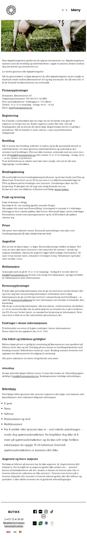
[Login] (62, 10)
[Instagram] (46, 512)
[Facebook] (35, 512)
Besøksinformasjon (14, 522)
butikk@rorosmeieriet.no (23, 155)
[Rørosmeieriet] (11, 10)
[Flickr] (40, 512)
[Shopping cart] (65, 10)
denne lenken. (62, 189)
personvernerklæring (21, 300)
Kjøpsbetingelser (13, 526)
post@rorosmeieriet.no (20, 107)
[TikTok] (51, 512)
